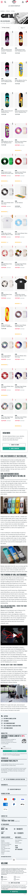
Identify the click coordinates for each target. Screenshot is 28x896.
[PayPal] (14, 804)
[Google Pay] (5, 809)
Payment (2, 840)
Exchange (6, 721)
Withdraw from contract (6, 856)
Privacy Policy (5, 888)
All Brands (17, 841)
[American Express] (5, 804)
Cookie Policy (23, 887)
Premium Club (4, 758)
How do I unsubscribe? (16, 754)
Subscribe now (15, 751)
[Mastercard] (5, 800)
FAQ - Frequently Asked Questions (12, 726)
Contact (2, 853)
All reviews (3, 847)
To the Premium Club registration (15, 779)
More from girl (15, 448)
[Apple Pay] (22, 804)
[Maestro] (14, 800)
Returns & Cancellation (10, 718)
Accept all (15, 891)
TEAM (16, 847)
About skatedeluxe (18, 840)
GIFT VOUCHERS (18, 849)
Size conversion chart (9, 723)
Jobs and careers (18, 842)
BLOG (16, 846)
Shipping (6, 716)
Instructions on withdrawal (6, 844)
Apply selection (15, 883)
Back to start (15, 445)
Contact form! (17, 821)
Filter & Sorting (6, 27)
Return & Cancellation (5, 842)
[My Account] (23, 2)
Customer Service (8, 728)
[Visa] (22, 800)
